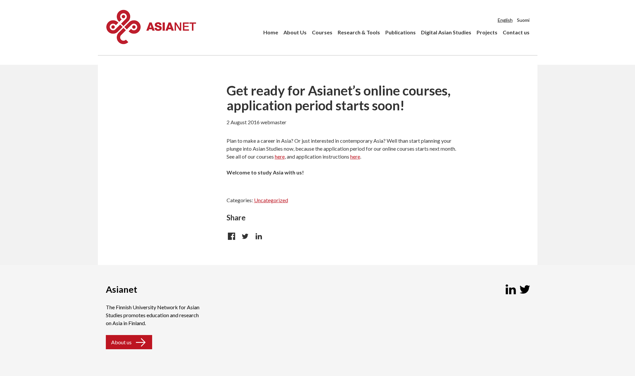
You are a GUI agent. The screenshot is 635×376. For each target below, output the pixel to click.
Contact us (516, 32)
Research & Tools (359, 32)
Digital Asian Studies (446, 32)
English (505, 20)
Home (270, 32)
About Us (295, 32)
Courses (322, 32)
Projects (487, 32)
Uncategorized (271, 200)
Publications (400, 32)
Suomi (523, 20)
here (280, 156)
